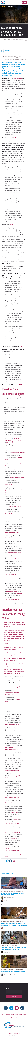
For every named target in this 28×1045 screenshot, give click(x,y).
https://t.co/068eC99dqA (12, 532)
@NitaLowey (14, 812)
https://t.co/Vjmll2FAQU (11, 749)
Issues (3, 1014)
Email (7, 988)
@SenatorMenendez (11, 443)
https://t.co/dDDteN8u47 (12, 600)
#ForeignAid (13, 838)
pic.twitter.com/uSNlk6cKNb (13, 506)
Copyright (10, 1033)
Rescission (21, 57)
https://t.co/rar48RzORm (12, 692)
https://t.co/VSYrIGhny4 (11, 575)
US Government (23, 59)
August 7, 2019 (17, 558)
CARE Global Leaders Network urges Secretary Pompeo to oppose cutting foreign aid (14, 624)
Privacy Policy (17, 1033)
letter (11, 413)
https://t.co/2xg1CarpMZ (18, 452)
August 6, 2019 (18, 755)
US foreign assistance (14, 59)
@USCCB (7, 832)
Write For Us (14, 1014)
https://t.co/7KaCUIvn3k (14, 552)
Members (8, 1014)
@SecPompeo (9, 849)
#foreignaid (17, 687)
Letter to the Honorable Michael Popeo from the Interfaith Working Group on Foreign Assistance (14, 671)
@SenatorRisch (18, 441)
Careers (8, 1018)
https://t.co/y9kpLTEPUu (12, 724)
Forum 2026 (10, 6)
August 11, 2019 (9, 829)
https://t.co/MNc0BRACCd (12, 851)
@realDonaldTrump (11, 591)
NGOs (17, 57)
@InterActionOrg (10, 469)
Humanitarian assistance (10, 57)
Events (20, 1014)
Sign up (14, 997)
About (24, 1014)
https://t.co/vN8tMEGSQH (12, 770)
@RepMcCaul (16, 439)
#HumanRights (9, 747)
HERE (14, 138)
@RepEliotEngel (9, 441)
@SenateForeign (9, 465)
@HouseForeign (17, 463)
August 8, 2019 (9, 538)
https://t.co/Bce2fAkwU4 (12, 824)
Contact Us (18, 1018)
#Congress (16, 819)
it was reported (17, 78)
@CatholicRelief (16, 832)
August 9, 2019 (9, 484)
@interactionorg (9, 694)
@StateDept (18, 593)
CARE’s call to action (10, 644)
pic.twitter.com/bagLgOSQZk (13, 797)
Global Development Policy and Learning (13, 56)
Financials (13, 1018)
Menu (25, 2)
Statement (7, 59)
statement (20, 400)
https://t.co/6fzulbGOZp (17, 477)
